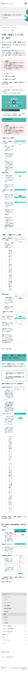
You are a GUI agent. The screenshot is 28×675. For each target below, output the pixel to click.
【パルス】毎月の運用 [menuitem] (7, 628)
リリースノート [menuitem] (6, 640)
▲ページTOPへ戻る (6, 348)
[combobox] (13, 17)
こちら (4, 91)
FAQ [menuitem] (3, 637)
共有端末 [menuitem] (6, 623)
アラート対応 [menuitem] (7, 602)
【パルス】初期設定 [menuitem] (7, 626)
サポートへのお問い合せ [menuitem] (7, 657)
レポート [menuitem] (6, 600)
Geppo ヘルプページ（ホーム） (9, 27)
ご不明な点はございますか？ (12, 15)
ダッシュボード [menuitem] (7, 597)
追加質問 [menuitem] (6, 611)
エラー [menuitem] (4, 643)
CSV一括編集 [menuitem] (7, 605)
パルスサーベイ (5, 30)
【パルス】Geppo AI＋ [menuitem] (7, 631)
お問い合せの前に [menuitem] (5, 652)
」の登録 (13, 79)
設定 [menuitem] (5, 614)
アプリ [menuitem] (5, 620)
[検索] (25, 17)
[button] (25, 594)
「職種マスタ (7, 79)
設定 (13, 30)
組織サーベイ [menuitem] (5, 634)
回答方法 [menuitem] (6, 617)
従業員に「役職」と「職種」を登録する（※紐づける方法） (14, 83)
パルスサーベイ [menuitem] (6, 594)
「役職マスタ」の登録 (9, 76)
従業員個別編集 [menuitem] (7, 608)
